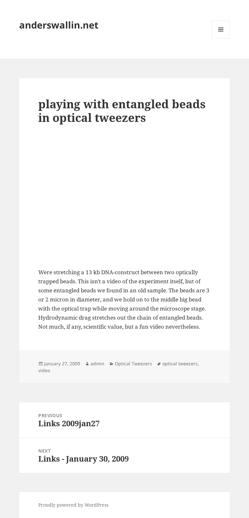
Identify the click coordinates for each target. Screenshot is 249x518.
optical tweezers (180, 363)
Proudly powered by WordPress (73, 505)
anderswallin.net (59, 24)
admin (97, 363)
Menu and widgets (221, 38)
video (44, 370)
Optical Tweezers (133, 363)
